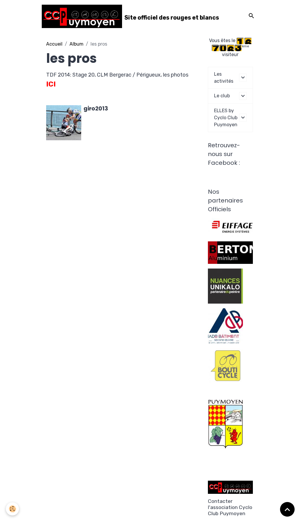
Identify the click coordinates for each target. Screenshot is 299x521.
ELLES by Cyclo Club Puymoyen (225, 117)
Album (76, 44)
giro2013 (96, 108)
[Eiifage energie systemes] (232, 227)
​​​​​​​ (225, 365)
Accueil (54, 44)
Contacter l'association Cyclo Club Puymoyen (230, 507)
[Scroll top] (287, 509)
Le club (222, 95)
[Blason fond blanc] (225, 423)
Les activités (223, 77)
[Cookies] (12, 508)
